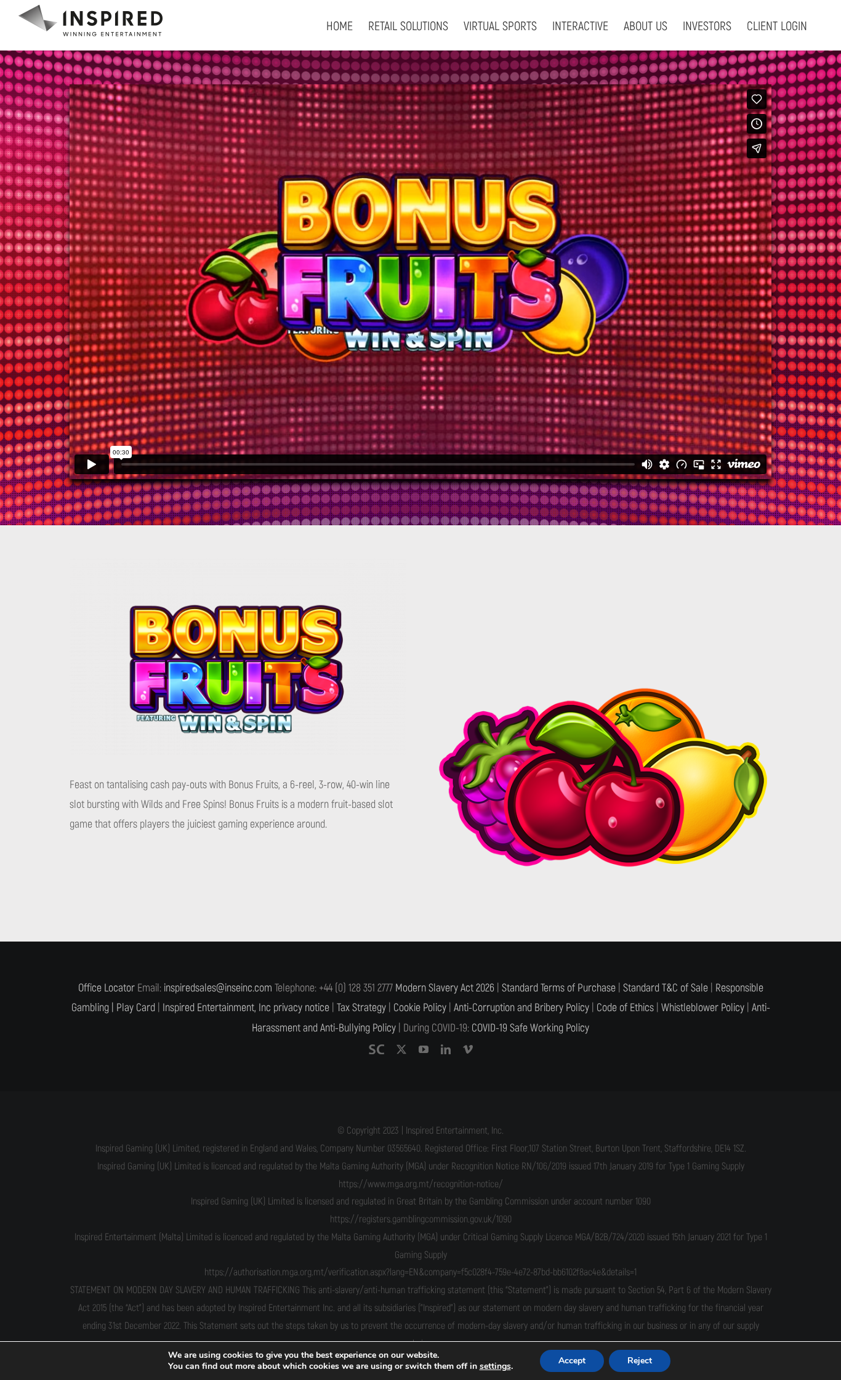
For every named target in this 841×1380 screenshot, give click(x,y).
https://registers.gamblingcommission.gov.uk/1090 (421, 1219)
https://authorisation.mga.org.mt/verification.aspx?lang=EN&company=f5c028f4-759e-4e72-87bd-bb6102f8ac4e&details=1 (420, 1272)
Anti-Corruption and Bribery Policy (521, 1008)
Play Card (135, 1008)
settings (495, 1366)
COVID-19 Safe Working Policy (530, 1028)
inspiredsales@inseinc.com (218, 988)
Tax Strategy (361, 1008)
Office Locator (106, 988)
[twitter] (401, 1049)
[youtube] (424, 1049)
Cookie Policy (419, 1008)
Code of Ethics (625, 1008)
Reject (639, 1360)
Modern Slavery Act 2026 (444, 988)
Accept (571, 1360)
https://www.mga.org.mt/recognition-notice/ (421, 1184)
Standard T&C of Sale (665, 988)
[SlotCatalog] (376, 1049)
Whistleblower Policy (702, 1008)
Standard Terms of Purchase (559, 988)
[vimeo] (468, 1049)
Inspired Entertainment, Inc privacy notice (246, 1008)
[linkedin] (446, 1049)
